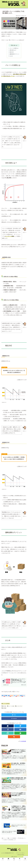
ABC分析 (4, 706)
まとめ (11, 56)
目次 (12, 45)
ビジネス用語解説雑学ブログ (7, 853)
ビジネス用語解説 (6, 703)
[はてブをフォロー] (20, 729)
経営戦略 (4, 708)
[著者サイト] (8, 725)
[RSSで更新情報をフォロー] (14, 736)
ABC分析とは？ (13, 50)
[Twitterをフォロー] (20, 725)
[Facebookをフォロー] (8, 729)
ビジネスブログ (19, 706)
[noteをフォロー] (8, 733)
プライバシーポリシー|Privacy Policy (20, 853)
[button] (25, 407)
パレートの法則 (11, 706)
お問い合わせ (14, 856)
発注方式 (12, 52)
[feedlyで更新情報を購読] (20, 733)
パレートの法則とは (14, 48)
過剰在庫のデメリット (14, 54)
